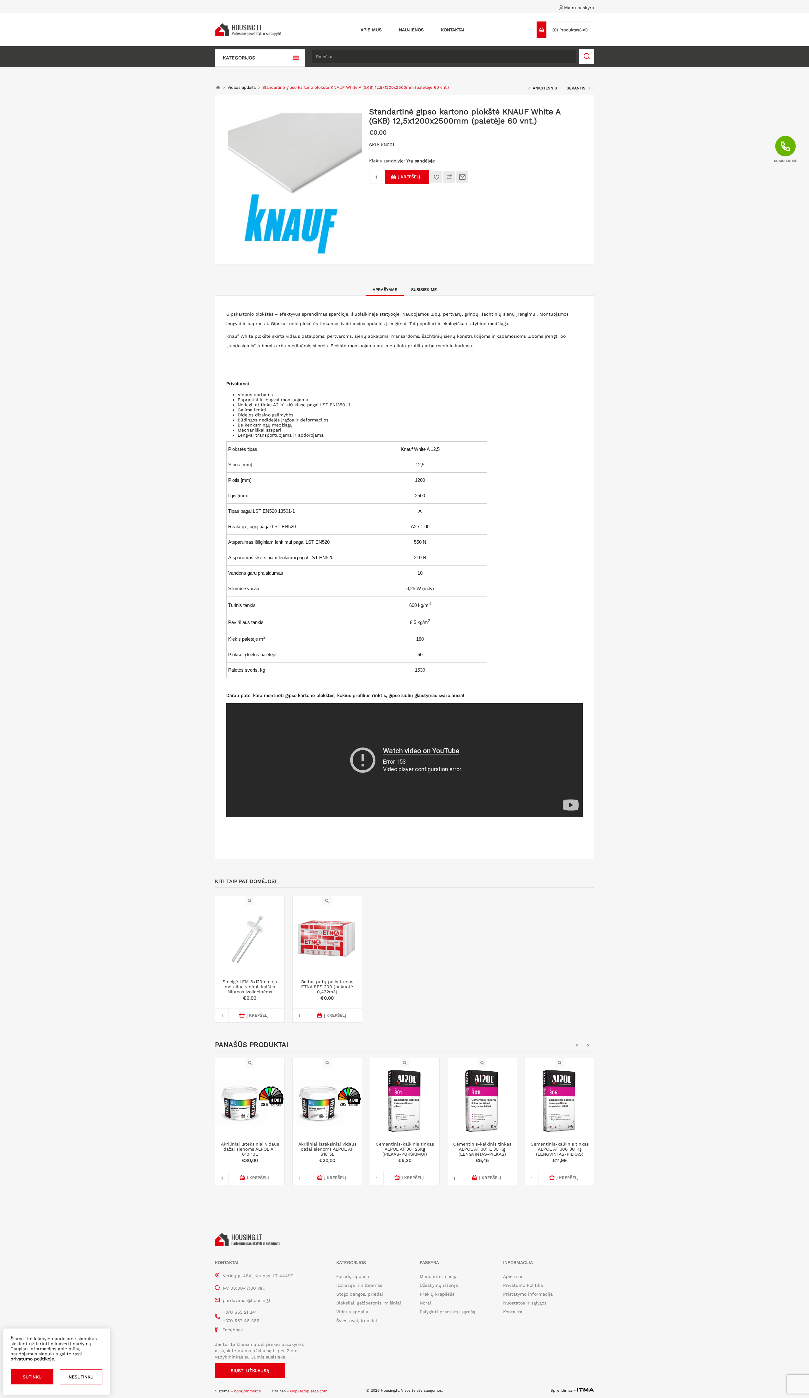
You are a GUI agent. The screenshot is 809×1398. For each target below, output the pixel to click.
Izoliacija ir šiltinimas (359, 1285)
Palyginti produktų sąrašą (447, 1311)
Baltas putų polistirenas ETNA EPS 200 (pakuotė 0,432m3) (327, 986)
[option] (250, 1126)
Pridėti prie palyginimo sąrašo (449, 177)
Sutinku (32, 1376)
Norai (425, 1302)
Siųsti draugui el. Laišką (462, 177)
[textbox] (444, 56)
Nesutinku (81, 1376)
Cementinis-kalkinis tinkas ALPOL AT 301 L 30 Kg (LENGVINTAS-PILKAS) (482, 1149)
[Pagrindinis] (218, 87)
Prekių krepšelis (437, 1294)
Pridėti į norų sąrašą (436, 177)
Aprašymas (385, 289)
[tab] (385, 289)
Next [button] (588, 1045)
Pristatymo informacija (528, 1294)
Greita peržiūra (250, 1063)
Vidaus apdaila (352, 1311)
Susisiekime (424, 289)
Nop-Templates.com (308, 1391)
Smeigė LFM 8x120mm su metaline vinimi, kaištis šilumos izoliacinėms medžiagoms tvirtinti (249, 989)
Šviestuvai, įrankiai (356, 1320)
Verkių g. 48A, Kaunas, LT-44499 (258, 1275)
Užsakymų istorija (439, 1285)
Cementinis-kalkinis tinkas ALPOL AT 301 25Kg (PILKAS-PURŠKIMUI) (405, 1149)
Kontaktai (513, 1311)
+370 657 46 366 (241, 1320)
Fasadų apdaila (352, 1276)
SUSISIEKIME (785, 161)
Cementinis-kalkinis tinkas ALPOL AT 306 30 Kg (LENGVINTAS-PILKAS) (560, 1149)
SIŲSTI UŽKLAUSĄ (250, 1370)
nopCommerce (247, 1391)
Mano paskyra (579, 7)
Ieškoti (586, 56)
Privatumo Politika (523, 1285)
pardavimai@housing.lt (247, 1300)
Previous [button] (576, 1045)
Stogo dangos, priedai (359, 1294)
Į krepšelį (409, 176)
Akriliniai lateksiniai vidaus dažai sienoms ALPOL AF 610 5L (327, 1149)
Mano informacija (439, 1276)
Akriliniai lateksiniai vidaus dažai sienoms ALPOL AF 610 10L (250, 1149)
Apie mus (513, 1276)
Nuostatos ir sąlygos (524, 1302)
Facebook (232, 1329)
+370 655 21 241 (240, 1312)
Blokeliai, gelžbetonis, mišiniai (368, 1302)
